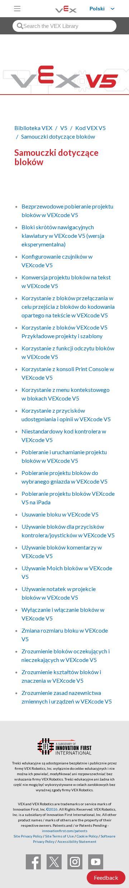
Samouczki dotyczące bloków (58, 136)
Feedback (106, 877)
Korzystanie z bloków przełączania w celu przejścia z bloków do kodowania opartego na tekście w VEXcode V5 (68, 306)
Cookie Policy (87, 836)
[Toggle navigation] (17, 8)
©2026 (52, 809)
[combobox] (64, 26)
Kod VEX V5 (90, 127)
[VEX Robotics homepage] (57, 8)
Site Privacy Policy (28, 836)
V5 (63, 127)
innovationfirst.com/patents (64, 831)
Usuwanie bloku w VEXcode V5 (60, 514)
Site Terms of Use (59, 836)
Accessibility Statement (76, 841)
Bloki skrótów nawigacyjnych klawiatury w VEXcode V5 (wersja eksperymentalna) (63, 236)
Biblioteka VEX (33, 127)
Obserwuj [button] (30, 186)
